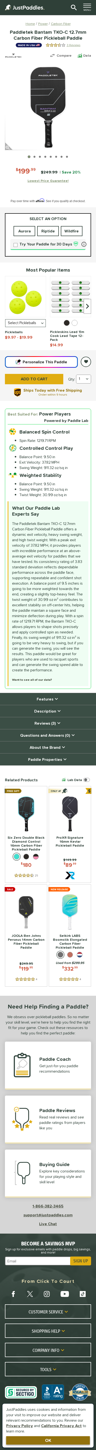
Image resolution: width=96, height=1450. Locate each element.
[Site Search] (73, 8)
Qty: (71, 379)
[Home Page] (24, 7)
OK (48, 1440)
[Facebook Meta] (13, 1294)
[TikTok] (83, 1294)
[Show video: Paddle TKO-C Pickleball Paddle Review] (67, 157)
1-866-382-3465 (48, 1206)
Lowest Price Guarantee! (48, 180)
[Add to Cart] (34, 379)
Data (87, 55)
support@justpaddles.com (48, 1214)
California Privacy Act (61, 1426)
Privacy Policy (19, 1426)
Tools (45, 1369)
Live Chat (48, 1223)
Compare (64, 55)
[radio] (67, 323)
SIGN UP (80, 1261)
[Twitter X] (30, 1294)
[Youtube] (65, 1294)
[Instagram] (47, 1294)
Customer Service (46, 1311)
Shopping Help (46, 1330)
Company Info (45, 1350)
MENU (88, 8)
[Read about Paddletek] (13, 55)
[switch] (76, 779)
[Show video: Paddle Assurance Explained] (61, 157)
